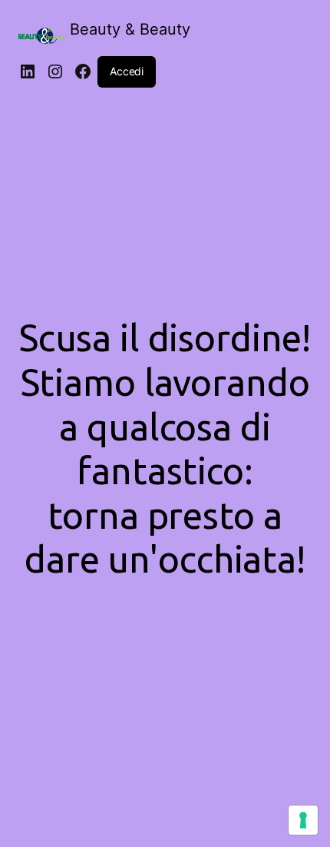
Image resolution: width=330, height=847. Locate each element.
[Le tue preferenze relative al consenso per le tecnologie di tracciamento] (303, 820)
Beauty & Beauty (130, 29)
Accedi (127, 71)
